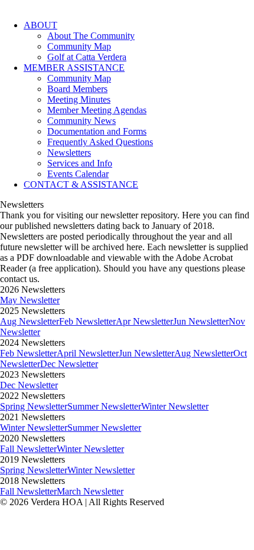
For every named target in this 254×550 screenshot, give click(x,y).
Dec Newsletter (69, 364)
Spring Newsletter (33, 406)
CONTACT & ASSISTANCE (81, 184)
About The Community (91, 36)
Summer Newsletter (104, 406)
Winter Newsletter (175, 406)
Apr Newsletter (144, 321)
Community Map (79, 46)
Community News (81, 121)
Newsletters (69, 153)
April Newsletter (88, 353)
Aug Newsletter (29, 321)
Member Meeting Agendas (96, 110)
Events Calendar (78, 174)
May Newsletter (30, 300)
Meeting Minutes (78, 99)
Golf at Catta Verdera (86, 57)
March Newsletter (90, 491)
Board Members (77, 89)
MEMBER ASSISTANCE (74, 68)
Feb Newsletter (87, 321)
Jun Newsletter (201, 321)
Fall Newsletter (28, 449)
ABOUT (40, 25)
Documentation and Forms (96, 131)
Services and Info (79, 163)
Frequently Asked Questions (100, 142)
